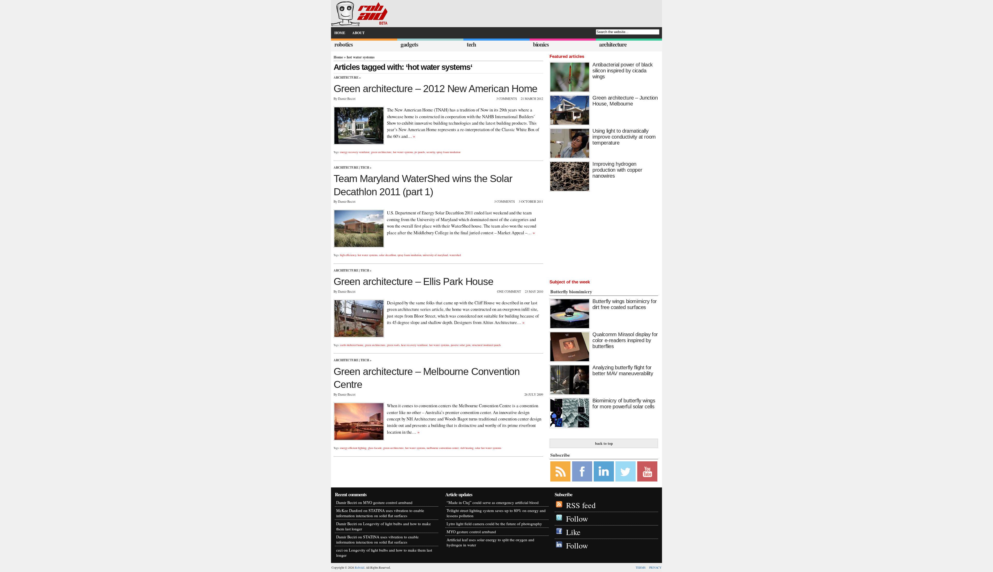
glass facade (375, 448)
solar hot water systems (488, 448)
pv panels (420, 152)
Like (573, 532)
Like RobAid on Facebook (582, 471)
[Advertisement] (604, 234)
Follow (577, 518)
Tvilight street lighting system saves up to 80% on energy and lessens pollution (496, 513)
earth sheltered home (351, 345)
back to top (604, 443)
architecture (613, 44)
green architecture (381, 152)
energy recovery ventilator (355, 152)
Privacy (655, 567)
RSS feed (581, 505)
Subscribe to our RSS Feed (560, 471)
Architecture (346, 77)
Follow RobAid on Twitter (625, 471)
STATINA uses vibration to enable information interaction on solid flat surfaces (380, 513)
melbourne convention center (443, 448)
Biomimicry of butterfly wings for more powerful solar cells (623, 403)
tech (471, 44)
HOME (339, 32)
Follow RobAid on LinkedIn (604, 471)
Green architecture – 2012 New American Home (435, 88)
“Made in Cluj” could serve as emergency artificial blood (493, 502)
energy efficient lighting (353, 448)
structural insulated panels (486, 345)
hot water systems (403, 152)
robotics (343, 44)
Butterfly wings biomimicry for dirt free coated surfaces (624, 304)
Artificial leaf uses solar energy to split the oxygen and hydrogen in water (490, 542)
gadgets (409, 44)
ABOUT (358, 32)
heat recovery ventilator (414, 345)
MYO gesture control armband (387, 502)
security (430, 152)
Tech (364, 167)
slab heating (466, 448)
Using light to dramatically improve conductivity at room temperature (624, 137)
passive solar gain (460, 345)
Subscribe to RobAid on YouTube (647, 471)
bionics (541, 44)
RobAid (359, 567)
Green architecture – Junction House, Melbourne (625, 101)
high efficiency (348, 255)
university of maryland (435, 255)
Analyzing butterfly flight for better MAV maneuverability (622, 370)
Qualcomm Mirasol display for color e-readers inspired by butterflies (625, 340)
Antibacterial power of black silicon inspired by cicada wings (622, 70)
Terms (640, 567)
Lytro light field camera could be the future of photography (494, 523)
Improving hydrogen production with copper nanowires (617, 170)
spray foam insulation (448, 152)
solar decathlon (387, 255)
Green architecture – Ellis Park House (413, 281)
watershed (455, 255)
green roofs (393, 345)
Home (338, 57)
